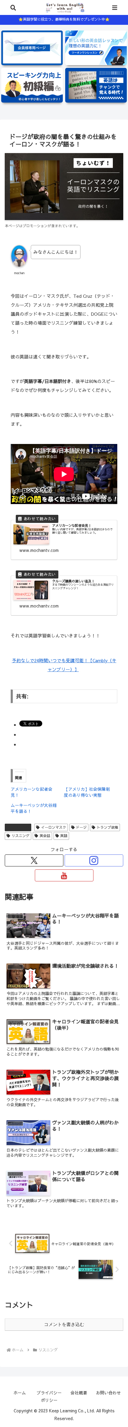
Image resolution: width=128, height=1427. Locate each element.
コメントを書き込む (64, 1324)
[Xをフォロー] (34, 860)
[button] (112, 994)
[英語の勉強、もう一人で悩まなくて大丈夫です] (32, 85)
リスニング (20, 827)
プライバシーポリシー (49, 1396)
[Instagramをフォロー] (94, 860)
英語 (63, 835)
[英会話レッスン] (96, 47)
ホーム (19, 1393)
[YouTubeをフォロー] (64, 875)
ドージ (81, 827)
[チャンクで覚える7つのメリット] (96, 85)
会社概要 (79, 1393)
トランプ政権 (107, 827)
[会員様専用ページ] (32, 47)
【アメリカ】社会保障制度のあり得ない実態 (87, 792)
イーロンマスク (53, 827)
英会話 (45, 835)
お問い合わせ (108, 1393)
